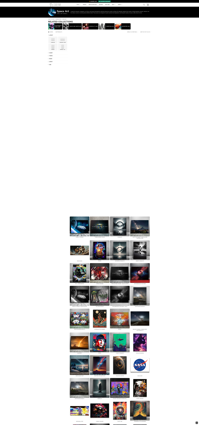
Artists (84, 4)
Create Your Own (93, 4)
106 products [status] (58, 32)
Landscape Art (58, 19)
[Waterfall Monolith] (120, 250)
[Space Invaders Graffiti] (79, 318)
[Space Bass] (79, 250)
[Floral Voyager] (100, 410)
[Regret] (120, 318)
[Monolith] (100, 388)
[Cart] (147, 4)
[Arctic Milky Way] (79, 365)
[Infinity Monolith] (140, 250)
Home (49, 19)
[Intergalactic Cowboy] (100, 318)
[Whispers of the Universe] (140, 410)
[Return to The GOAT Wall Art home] (56, 4)
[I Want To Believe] (120, 342)
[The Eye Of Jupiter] (120, 365)
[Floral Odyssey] (140, 388)
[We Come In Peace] (100, 296)
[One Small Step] (79, 410)
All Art (52, 19)
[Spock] (100, 342)
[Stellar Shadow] (140, 342)
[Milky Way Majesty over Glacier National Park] (140, 226)
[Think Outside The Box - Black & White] (120, 273)
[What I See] (120, 410)
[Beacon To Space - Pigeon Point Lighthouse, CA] (140, 318)
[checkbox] (52, 39)
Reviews (101, 4)
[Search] (144, 4)
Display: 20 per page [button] (132, 32)
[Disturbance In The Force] (140, 273)
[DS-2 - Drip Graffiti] (79, 273)
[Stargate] (120, 226)
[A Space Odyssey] (100, 273)
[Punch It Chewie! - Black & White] (79, 296)
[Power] (100, 250)
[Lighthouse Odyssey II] (140, 296)
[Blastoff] (79, 342)
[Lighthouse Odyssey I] (79, 388)
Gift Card (107, 4)
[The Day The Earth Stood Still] (120, 388)
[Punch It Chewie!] (79, 226)
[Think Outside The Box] (100, 226)
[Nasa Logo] (140, 365)
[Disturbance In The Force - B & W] (120, 296)
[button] (99, 1)
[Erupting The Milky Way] (100, 365)
